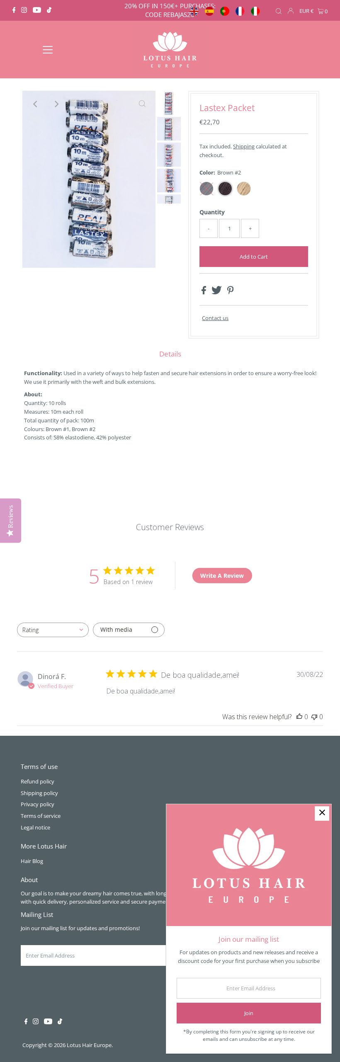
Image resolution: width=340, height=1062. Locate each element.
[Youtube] (37, 10)
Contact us (215, 318)
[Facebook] (14, 10)
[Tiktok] (49, 10)
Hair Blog (32, 861)
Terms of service (41, 816)
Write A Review (222, 575)
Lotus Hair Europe (89, 1045)
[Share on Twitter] (217, 292)
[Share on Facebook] (204, 292)
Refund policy (37, 781)
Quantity (212, 212)
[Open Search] (278, 11)
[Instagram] (24, 10)
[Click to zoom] (142, 104)
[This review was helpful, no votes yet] (299, 716)
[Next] (56, 104)
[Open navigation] (47, 49)
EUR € (306, 11)
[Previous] (36, 104)
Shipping (244, 146)
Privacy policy (37, 804)
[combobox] (53, 630)
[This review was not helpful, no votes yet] (314, 716)
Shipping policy (39, 793)
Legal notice (35, 827)
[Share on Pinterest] (230, 292)
